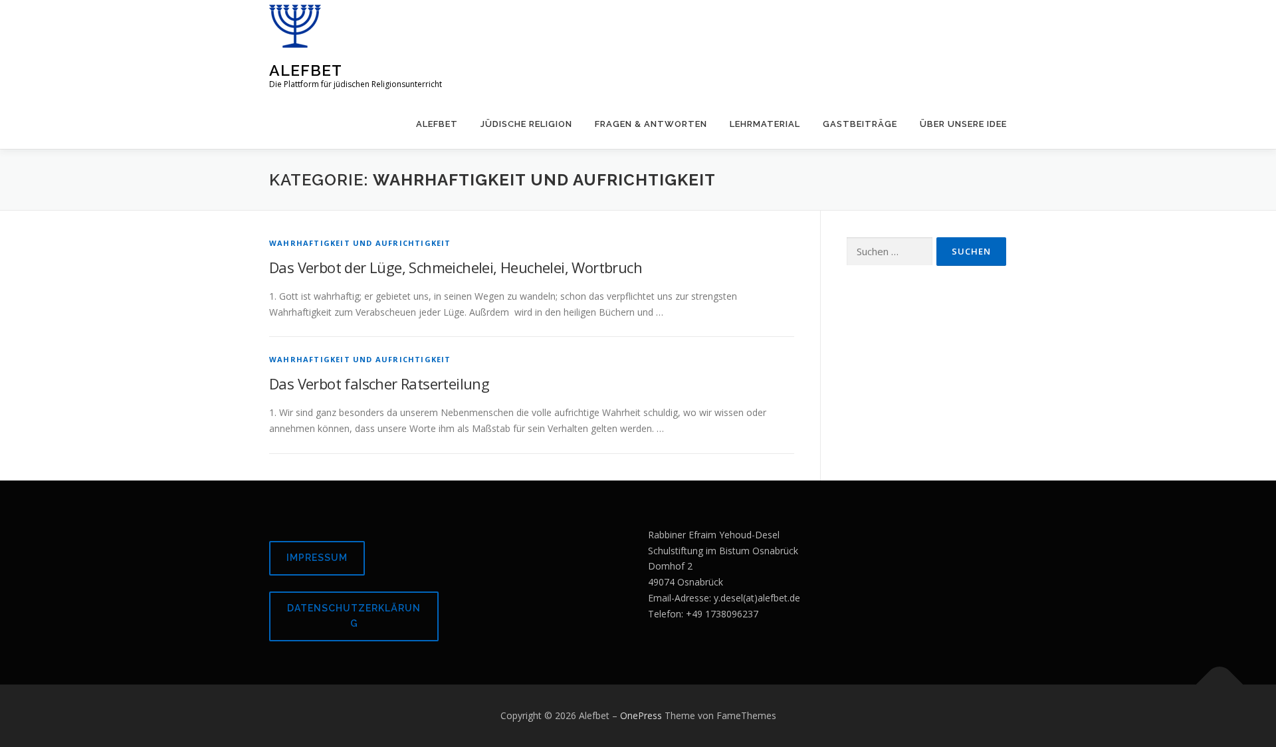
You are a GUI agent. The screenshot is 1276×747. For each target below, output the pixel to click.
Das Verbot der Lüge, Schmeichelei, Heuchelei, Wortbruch (455, 267)
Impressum (317, 557)
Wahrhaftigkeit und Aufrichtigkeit (360, 243)
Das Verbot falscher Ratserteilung (379, 383)
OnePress (641, 715)
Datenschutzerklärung (354, 616)
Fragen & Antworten (651, 124)
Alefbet (305, 70)
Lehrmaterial (765, 124)
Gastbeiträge (860, 124)
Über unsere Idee (963, 124)
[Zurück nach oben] (1219, 684)
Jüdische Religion (526, 124)
